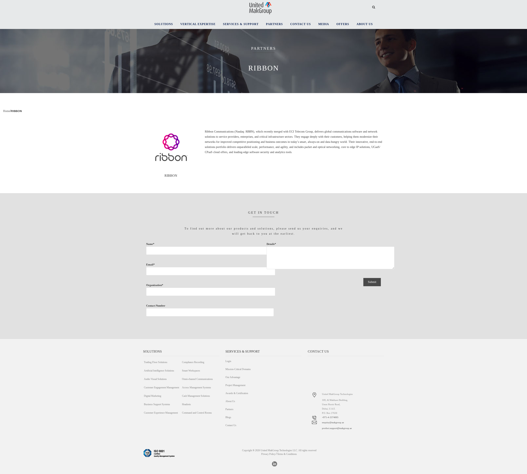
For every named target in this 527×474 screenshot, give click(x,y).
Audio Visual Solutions (155, 379)
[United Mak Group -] (260, 8)
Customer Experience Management (161, 412)
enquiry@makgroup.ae (333, 422)
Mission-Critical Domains (238, 369)
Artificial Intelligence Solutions (159, 370)
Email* (150, 264)
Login (228, 361)
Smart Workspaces (191, 370)
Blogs (228, 417)
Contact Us (230, 425)
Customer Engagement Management (161, 387)
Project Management (235, 385)
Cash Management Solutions (196, 395)
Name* (150, 244)
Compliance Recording (193, 362)
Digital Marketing (152, 395)
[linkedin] (274, 464)
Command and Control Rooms (197, 412)
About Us (230, 401)
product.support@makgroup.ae (337, 428)
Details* (271, 244)
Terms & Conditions (287, 454)
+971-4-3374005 (330, 417)
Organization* (154, 285)
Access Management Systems (196, 387)
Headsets (186, 404)
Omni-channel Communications (197, 379)
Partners (229, 409)
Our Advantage (232, 377)
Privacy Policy (268, 454)
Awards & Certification (236, 393)
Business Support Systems (157, 404)
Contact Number (155, 305)
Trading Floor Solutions (155, 362)
